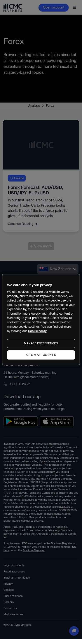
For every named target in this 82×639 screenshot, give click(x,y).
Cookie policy (37, 331)
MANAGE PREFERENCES (41, 343)
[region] (41, 319)
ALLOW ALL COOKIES (41, 355)
